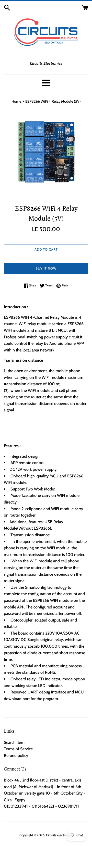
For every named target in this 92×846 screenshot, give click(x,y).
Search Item (14, 742)
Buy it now (46, 268)
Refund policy (16, 755)
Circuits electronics (59, 835)
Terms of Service (18, 748)
